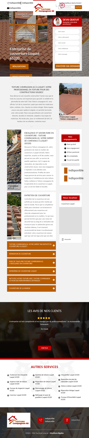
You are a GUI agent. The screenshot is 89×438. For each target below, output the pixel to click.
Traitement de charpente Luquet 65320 (18, 376)
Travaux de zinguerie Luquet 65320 (20, 390)
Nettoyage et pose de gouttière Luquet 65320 (43, 396)
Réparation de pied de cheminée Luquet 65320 (69, 381)
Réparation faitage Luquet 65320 (70, 392)
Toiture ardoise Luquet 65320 (71, 386)
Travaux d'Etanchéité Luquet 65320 (71, 398)
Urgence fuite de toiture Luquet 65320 (18, 383)
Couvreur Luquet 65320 (18, 395)
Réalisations (19, 66)
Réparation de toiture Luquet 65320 (45, 383)
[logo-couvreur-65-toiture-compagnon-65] (44, 7)
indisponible (14, 3)
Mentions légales (57, 433)
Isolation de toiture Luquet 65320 (44, 376)
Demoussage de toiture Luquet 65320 (43, 390)
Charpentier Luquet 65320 (70, 375)
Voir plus (44, 348)
